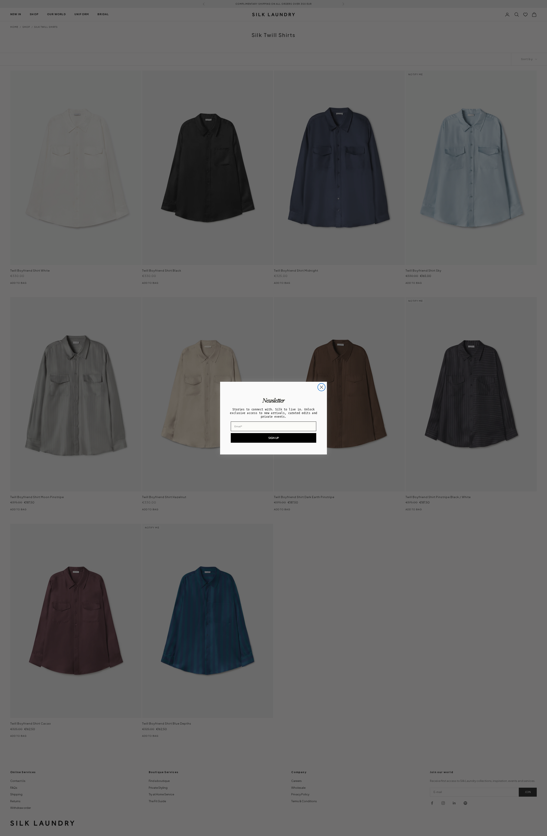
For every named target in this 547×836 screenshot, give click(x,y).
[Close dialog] (321, 387)
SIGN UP (273, 438)
